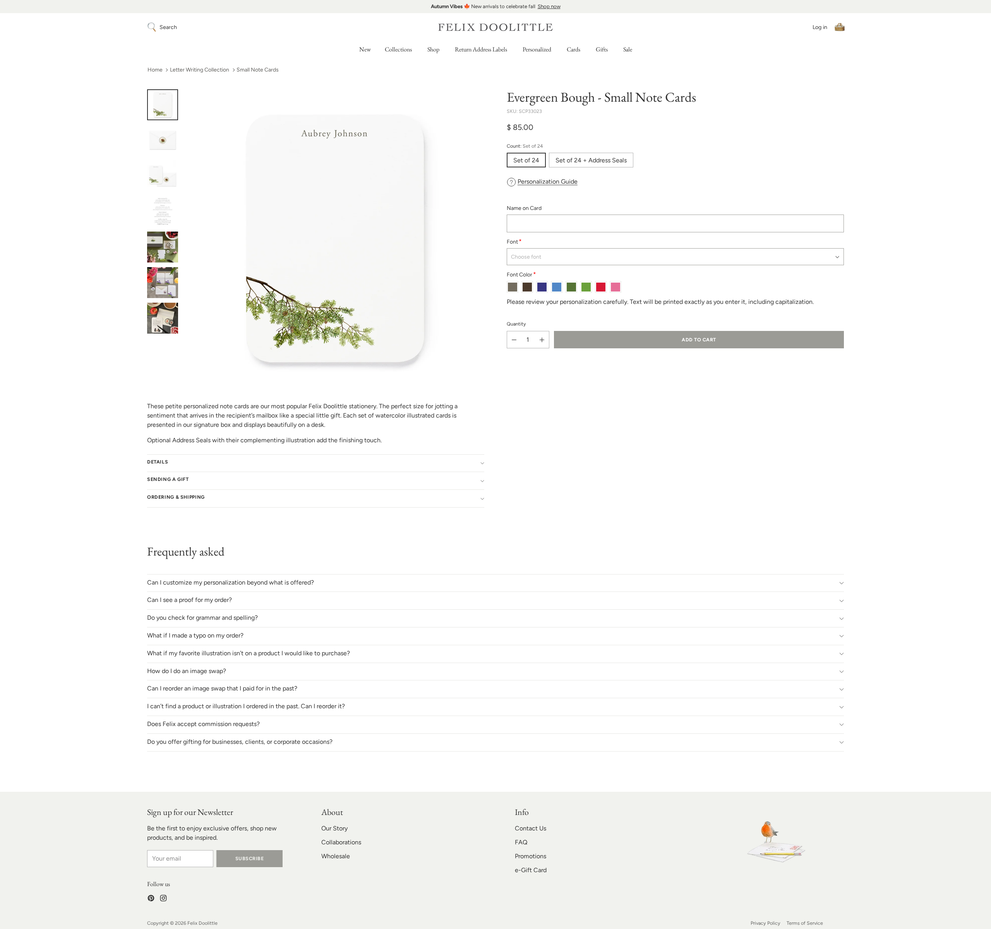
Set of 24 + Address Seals (591, 160)
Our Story (334, 828)
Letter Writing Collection (199, 69)
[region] (495, 6)
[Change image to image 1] (162, 104)
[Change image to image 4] (162, 211)
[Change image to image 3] (162, 175)
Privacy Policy (765, 923)
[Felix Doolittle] (495, 27)
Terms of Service (805, 923)
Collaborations (341, 842)
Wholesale (335, 856)
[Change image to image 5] (162, 247)
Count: (525, 146)
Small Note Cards (258, 69)
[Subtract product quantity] (514, 340)
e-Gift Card (531, 870)
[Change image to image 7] (162, 318)
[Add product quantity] (542, 340)
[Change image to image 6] (162, 282)
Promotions (530, 856)
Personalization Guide (548, 181)
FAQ (521, 842)
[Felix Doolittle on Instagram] (163, 899)
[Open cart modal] (839, 27)
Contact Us (530, 828)
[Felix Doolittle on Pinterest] (151, 899)
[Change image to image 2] (162, 140)
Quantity (516, 324)
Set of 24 (526, 160)
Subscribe (249, 858)
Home (155, 69)
